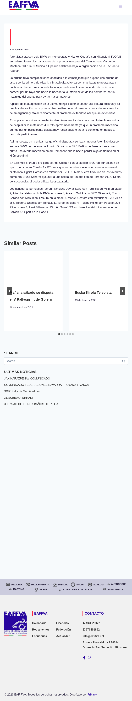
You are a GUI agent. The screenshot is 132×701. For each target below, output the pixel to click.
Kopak (44, 589)
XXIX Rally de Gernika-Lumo (22, 391)
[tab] (59, 334)
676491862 (92, 629)
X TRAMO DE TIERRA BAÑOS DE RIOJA (31, 404)
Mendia (63, 584)
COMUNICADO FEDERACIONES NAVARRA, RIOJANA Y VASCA (46, 385)
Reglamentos (41, 629)
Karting (18, 589)
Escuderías (39, 636)
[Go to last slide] (9, 291)
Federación (63, 629)
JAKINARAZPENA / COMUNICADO (27, 378)
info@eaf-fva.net (93, 636)
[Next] (122, 291)
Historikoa (115, 589)
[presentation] (33, 267)
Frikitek (92, 694)
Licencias (62, 623)
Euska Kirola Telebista (93, 292)
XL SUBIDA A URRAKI (18, 397)
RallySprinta (40, 584)
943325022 (92, 623)
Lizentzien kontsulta (78, 589)
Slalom (98, 584)
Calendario (39, 623)
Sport (80, 584)
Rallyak (17, 584)
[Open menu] (120, 6)
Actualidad (63, 636)
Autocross (118, 584)
